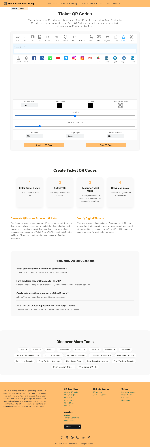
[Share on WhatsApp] (72, 437)
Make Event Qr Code (125, 355)
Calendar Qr (64, 350)
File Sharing (125, 400)
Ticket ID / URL (20, 47)
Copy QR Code (106, 145)
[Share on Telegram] (88, 437)
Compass (125, 397)
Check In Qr (80, 350)
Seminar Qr (125, 350)
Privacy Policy (69, 420)
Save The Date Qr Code (124, 361)
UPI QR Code (69, 403)
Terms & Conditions (71, 418)
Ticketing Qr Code (73, 361)
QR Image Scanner (100, 395)
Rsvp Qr (50, 350)
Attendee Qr (110, 350)
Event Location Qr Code (63, 367)
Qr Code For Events (53, 355)
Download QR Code (44, 145)
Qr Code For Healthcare (101, 355)
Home (14, 8)
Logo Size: (75, 112)
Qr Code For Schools (76, 355)
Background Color (121, 102)
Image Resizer (126, 395)
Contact (67, 415)
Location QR (69, 400)
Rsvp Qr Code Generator (97, 361)
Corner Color (60, 102)
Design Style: (75, 132)
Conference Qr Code (88, 367)
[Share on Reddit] (83, 437)
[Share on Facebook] (61, 437)
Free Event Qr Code (24, 361)
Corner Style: (29, 102)
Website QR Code (71, 392)
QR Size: (75, 122)
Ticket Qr (37, 350)
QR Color (90, 102)
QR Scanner (97, 392)
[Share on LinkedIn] (77, 437)
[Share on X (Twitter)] (66, 437)
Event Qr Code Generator (49, 361)
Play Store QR (69, 395)
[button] (59, 105)
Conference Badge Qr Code (27, 355)
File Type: (34, 132)
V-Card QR (68, 397)
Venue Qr (95, 350)
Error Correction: (115, 132)
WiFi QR (67, 406)
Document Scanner (128, 392)
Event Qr (23, 350)
